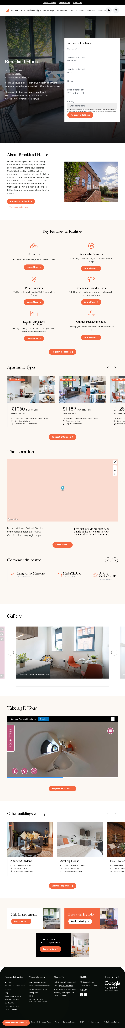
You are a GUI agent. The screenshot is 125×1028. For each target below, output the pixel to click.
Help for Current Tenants (39, 986)
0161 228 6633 (67, 986)
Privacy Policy (46, 1022)
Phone (70, 81)
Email (70, 72)
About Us (73, 10)
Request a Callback (80, 115)
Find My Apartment (49, 3)
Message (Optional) (75, 93)
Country (71, 101)
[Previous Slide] (108, 367)
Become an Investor (13, 996)
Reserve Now (77, 3)
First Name (72, 49)
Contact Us (101, 10)
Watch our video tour (18, 207)
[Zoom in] (115, 467)
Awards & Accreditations (15, 986)
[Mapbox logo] (13, 519)
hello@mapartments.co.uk (65, 982)
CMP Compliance (12, 1010)
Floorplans (33, 992)
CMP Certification (12, 1006)
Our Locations (61, 10)
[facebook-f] (85, 994)
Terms (57, 1022)
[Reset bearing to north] (115, 474)
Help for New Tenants (38, 982)
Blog (6, 992)
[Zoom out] (115, 470)
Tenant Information (87, 10)
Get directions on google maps (24, 535)
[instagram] (81, 994)
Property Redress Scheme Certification (38, 1000)
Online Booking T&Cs (38, 989)
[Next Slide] (115, 367)
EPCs (31, 996)
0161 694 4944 (60, 995)
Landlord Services (12, 999)
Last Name (72, 60)
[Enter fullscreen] (115, 462)
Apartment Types (34, 10)
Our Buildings (48, 10)
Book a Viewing (64, 3)
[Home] (16, 10)
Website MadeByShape (112, 1022)
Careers (8, 989)
